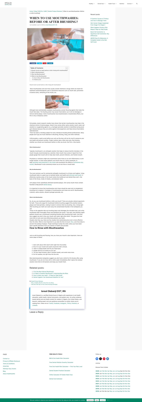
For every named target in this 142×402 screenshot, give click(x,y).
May (111, 371)
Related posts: (37, 79)
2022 (97, 381)
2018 (97, 391)
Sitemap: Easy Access (9, 368)
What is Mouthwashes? (38, 72)
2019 (97, 388)
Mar (106, 371)
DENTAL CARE (42, 11)
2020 (97, 386)
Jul (116, 371)
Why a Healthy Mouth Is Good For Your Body (42, 282)
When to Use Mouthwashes (39, 76)
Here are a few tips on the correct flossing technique (44, 284)
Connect (129, 3)
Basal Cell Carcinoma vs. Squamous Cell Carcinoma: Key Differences (100, 33)
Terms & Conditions (9, 363)
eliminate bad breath (75, 175)
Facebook (57, 303)
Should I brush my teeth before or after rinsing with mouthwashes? (49, 70)
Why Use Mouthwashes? (38, 74)
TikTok (69, 303)
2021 (97, 383)
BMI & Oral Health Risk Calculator (59, 358)
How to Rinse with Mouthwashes (42, 78)
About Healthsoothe (9, 373)
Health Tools (111, 3)
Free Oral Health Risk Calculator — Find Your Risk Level (65, 366)
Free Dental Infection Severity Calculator (61, 362)
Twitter (51, 303)
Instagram (63, 303)
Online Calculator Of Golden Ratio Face (61, 374)
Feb (103, 371)
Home (31, 11)
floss (72, 222)
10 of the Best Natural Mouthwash (43, 271)
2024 (97, 376)
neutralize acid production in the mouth (44, 162)
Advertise (6, 366)
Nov (126, 373)
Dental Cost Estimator (55, 379)
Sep (121, 373)
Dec (129, 373)
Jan (101, 371)
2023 (97, 378)
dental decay (47, 184)
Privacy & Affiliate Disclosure (11, 361)
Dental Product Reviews (55, 11)
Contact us (6, 358)
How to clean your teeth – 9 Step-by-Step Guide (47, 275)
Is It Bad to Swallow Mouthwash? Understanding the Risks (50, 273)
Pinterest (74, 303)
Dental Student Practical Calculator (59, 370)
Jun (114, 371)
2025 (97, 373)
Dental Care (101, 3)
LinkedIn (34, 305)
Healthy (91, 3)
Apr (108, 371)
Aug (118, 371)
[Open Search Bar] (137, 3)
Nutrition (122, 3)
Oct (124, 373)
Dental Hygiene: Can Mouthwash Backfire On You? (48, 277)
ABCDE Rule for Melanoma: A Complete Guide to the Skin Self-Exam (99, 40)
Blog (35, 11)
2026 (97, 371)
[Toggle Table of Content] (66, 68)
